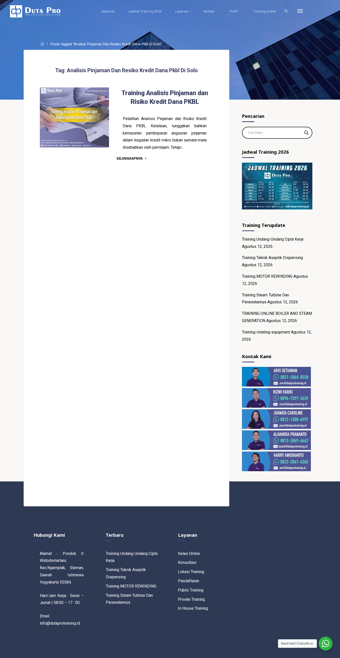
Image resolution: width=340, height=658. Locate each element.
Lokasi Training (191, 571)
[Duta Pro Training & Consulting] (35, 11)
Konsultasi (187, 562)
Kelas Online (189, 553)
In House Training (193, 608)
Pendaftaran (188, 581)
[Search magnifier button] (306, 132)
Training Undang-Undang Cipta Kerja (272, 239)
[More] (300, 11)
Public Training (190, 590)
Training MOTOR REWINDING (267, 276)
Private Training (191, 599)
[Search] (286, 11)
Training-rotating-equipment (266, 332)
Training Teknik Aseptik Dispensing (272, 257)
